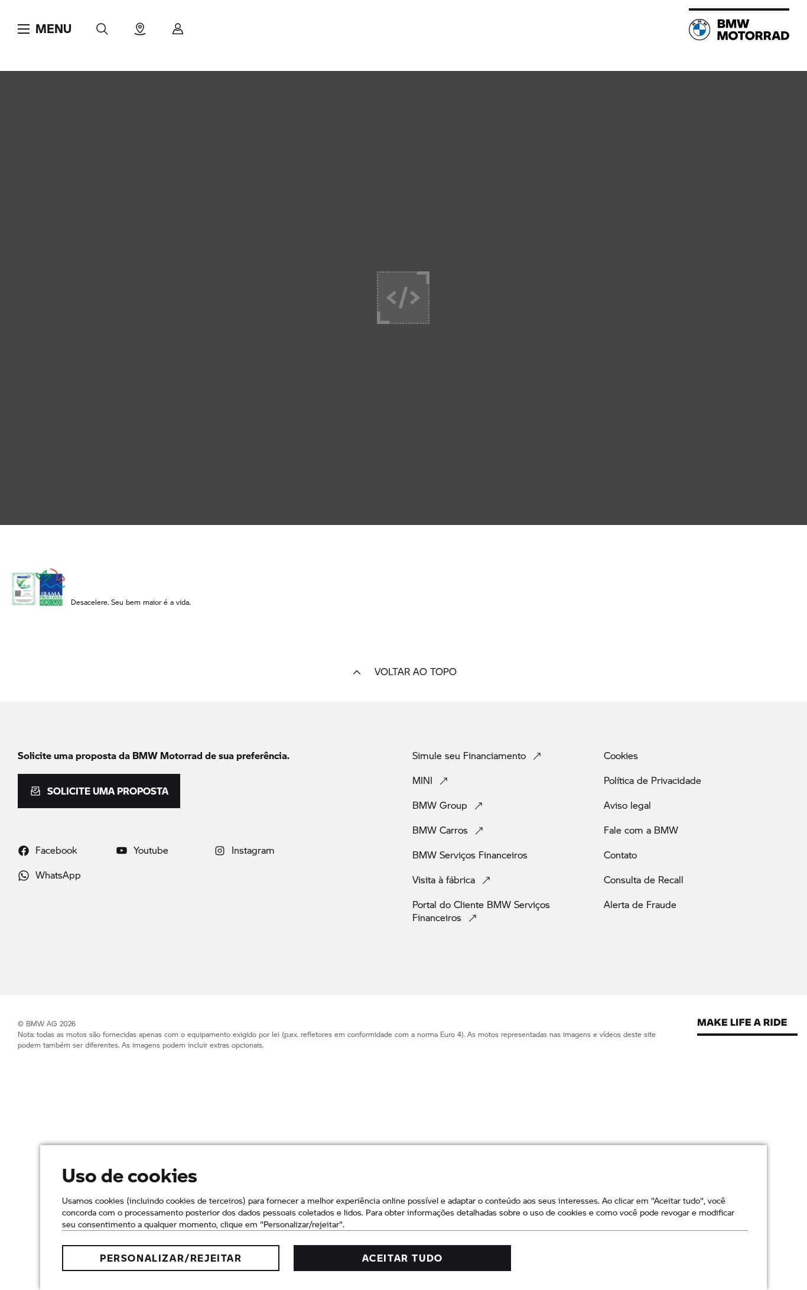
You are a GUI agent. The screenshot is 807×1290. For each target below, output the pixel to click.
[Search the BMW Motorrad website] (102, 25)
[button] (44, 29)
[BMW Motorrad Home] (739, 29)
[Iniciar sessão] (178, 25)
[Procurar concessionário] (140, 25)
